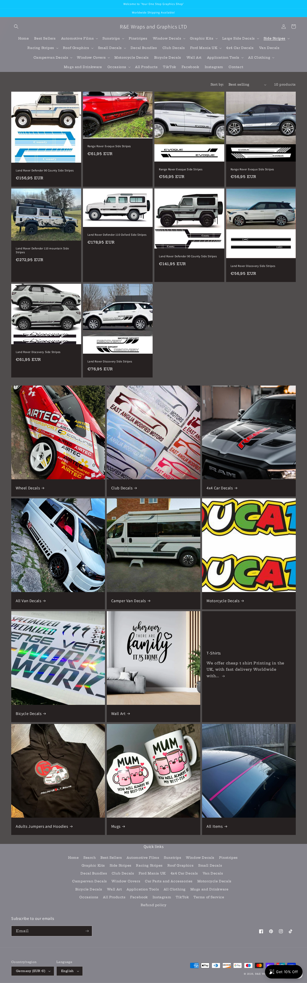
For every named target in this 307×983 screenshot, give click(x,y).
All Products (114, 897)
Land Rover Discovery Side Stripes (253, 266)
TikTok (182, 897)
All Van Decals (28, 600)
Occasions (88, 897)
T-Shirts (214, 653)
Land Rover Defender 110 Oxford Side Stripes (117, 235)
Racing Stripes (149, 865)
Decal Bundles (93, 873)
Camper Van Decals (128, 600)
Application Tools (143, 889)
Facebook (139, 897)
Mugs (115, 826)
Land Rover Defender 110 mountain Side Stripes (42, 250)
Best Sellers (111, 858)
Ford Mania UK (152, 873)
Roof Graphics (180, 865)
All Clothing (175, 889)
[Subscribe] (87, 931)
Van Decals (213, 873)
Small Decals (210, 865)
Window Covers (125, 881)
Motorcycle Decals (223, 600)
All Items (214, 826)
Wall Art (118, 713)
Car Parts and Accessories (169, 881)
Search (89, 858)
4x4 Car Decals (220, 487)
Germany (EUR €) (30, 971)
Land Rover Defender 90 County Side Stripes (44, 170)
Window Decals (200, 858)
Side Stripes (120, 865)
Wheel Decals (28, 487)
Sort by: (217, 84)
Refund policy (154, 905)
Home (73, 858)
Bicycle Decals (28, 713)
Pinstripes (228, 858)
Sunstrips (172, 858)
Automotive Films (143, 858)
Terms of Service (209, 897)
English (67, 971)
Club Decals (122, 487)
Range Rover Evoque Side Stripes (109, 146)
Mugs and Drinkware (209, 889)
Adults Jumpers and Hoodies (42, 826)
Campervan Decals (89, 881)
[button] (16, 26)
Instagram (162, 897)
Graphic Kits (93, 865)
